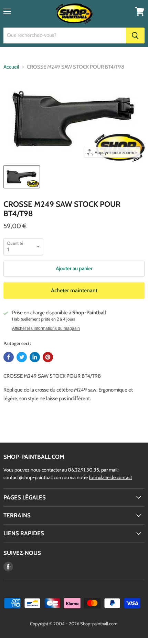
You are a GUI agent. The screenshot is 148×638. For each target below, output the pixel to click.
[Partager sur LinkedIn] (35, 357)
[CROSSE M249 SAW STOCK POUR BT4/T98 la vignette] (22, 177)
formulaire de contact (110, 477)
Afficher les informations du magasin (46, 328)
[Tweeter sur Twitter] (22, 357)
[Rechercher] (135, 35)
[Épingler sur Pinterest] (48, 357)
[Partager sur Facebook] (8, 357)
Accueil (11, 67)
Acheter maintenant (74, 290)
